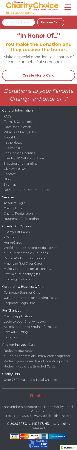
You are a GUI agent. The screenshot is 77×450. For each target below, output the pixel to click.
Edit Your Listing (16, 332)
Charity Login (13, 208)
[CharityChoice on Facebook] (31, 395)
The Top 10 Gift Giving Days (24, 158)
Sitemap (10, 184)
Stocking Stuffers (17, 279)
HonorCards (13, 242)
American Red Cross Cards (23, 263)
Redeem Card (50, 22)
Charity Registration (18, 213)
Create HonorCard (38, 75)
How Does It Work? (18, 127)
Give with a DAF (15, 169)
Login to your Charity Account (26, 321)
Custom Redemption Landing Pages (31, 298)
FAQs (7, 116)
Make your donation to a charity (27, 269)
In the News (13, 142)
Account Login (15, 203)
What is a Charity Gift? (20, 132)
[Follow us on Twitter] (38, 395)
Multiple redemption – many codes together (37, 356)
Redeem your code (18, 351)
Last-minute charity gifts (22, 274)
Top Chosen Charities (19, 153)
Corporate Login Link (19, 303)
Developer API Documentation (27, 190)
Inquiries (10, 337)
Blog (7, 179)
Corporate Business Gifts (22, 292)
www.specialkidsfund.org (53, 416)
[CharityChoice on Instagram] (45, 395)
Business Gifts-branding (21, 219)
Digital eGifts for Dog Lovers (24, 258)
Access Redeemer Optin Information (31, 327)
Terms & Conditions (18, 121)
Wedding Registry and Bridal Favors (30, 248)
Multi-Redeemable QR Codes (26, 253)
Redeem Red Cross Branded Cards (29, 366)
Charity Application (18, 316)
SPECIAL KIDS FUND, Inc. (37, 423)
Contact (10, 174)
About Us (11, 137)
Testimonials (13, 148)
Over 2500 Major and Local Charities (30, 380)
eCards (9, 237)
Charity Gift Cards (17, 232)
